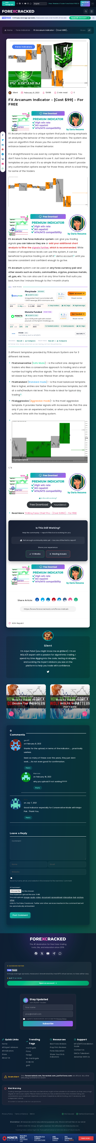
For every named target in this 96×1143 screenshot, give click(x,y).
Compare (31, 341)
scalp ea (30, 1062)
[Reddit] (31, 4)
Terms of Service (21, 1114)
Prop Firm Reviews (58, 1047)
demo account (64, 256)
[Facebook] (20, 3)
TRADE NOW (86, 1138)
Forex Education (57, 1051)
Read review (77, 298)
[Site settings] (92, 3)
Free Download (39, 504)
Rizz (26, 799)
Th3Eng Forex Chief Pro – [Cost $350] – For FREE (50, 513)
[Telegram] (17, 4)
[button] (85, 440)
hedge (29, 1055)
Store (4, 1054)
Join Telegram (9, 3)
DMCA (32, 1114)
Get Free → (85, 3)
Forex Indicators (23, 30)
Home (9, 30)
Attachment (15, 887)
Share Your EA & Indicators (57, 1055)
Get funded (77, 314)
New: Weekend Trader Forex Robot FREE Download (64, 4)
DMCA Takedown (81, 1053)
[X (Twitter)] (22, 3)
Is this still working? (49, 498)
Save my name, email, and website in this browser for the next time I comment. (41, 881)
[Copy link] (89, 30)
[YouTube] (25, 3)
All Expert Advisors (10, 1047)
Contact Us (79, 1050)
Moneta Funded (33, 312)
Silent (48, 645)
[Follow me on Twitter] (48, 671)
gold (28, 1065)
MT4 (51, 256)
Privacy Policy (61, 1019)
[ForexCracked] (18, 11)
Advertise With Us (82, 1057)
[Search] (86, 11)
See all (19, 341)
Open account (75, 293)
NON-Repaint (18, 623)
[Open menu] (91, 11)
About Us (6, 1058)
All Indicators (8, 1051)
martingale (31, 1048)
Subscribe (48, 1023)
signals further (40, 247)
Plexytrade (30, 291)
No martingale (32, 1058)
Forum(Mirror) (60, 505)
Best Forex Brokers (58, 1044)
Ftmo (28, 1051)
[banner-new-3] (48, 121)
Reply (28, 768)
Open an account (47, 983)
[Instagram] (28, 3)
